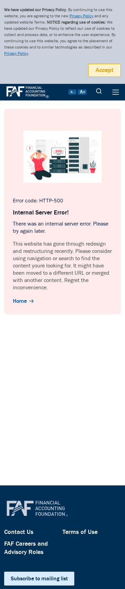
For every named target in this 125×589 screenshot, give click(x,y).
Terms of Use (80, 532)
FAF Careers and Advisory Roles (26, 548)
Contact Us (18, 532)
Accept (104, 70)
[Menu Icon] (115, 92)
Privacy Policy (81, 16)
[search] (99, 92)
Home (20, 301)
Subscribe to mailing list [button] (39, 578)
